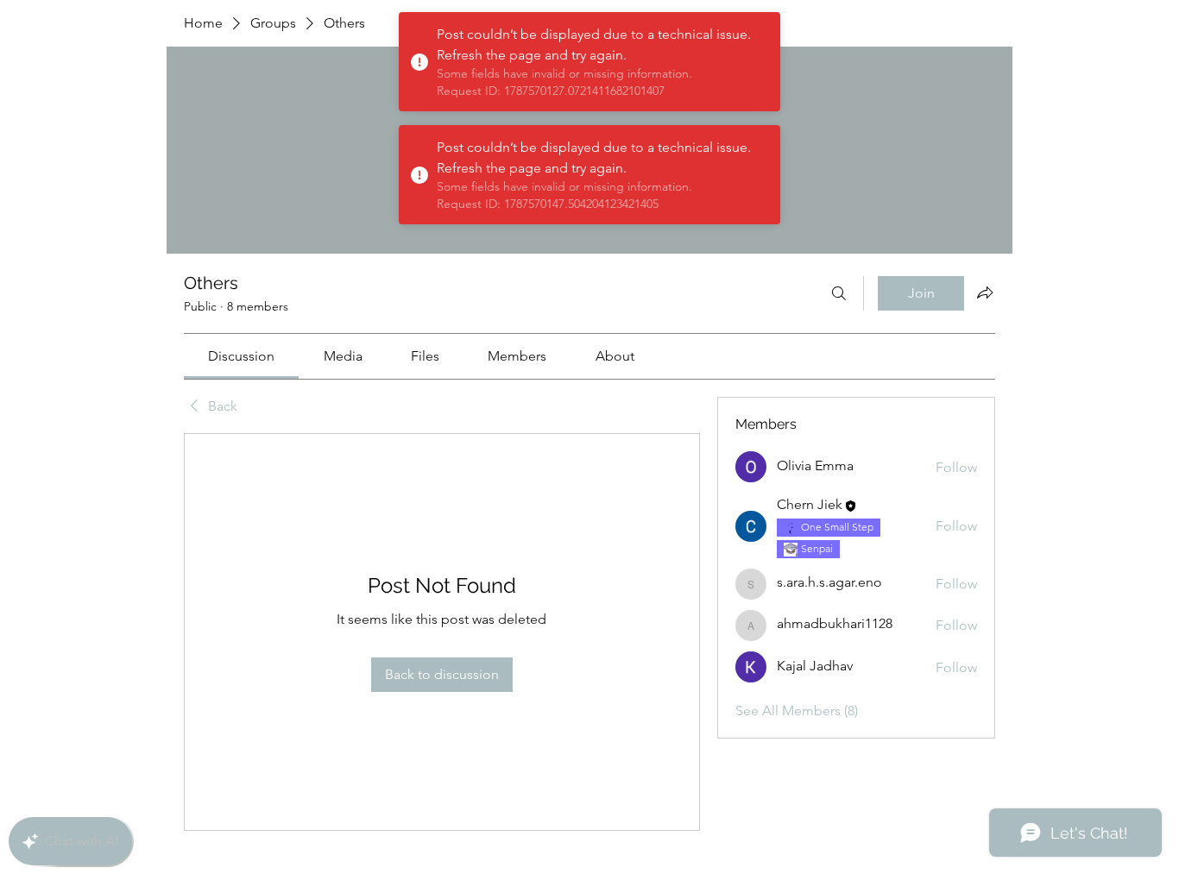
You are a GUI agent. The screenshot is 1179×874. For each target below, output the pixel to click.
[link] (241, 356)
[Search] (839, 293)
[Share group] (984, 292)
